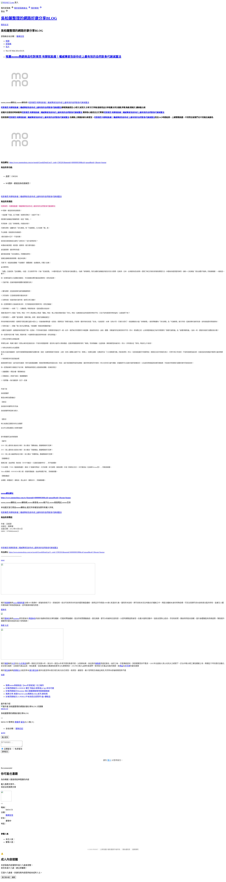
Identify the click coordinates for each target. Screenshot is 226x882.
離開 (13, 877)
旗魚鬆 (98, 663)
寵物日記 (19, 729)
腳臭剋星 (20, 603)
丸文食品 (22, 663)
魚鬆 (2, 625)
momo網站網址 (7, 493)
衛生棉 (7, 670)
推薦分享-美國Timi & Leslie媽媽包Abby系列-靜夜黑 (27, 694)
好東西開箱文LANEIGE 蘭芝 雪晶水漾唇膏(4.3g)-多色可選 (30, 688)
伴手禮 (127, 666)
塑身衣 (3, 610)
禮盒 (121, 666)
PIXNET (95, 849)
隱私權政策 (126, 849)
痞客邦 (17, 722)
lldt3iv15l (4, 709)
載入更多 (5, 737)
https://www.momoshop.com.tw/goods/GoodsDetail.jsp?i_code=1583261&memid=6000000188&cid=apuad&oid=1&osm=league (57, 162)
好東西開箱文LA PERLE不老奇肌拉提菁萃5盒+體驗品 (28, 697)
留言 (22, 722)
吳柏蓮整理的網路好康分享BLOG (29, 18)
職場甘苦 (20, 36)
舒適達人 (16, 670)
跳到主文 (4, 25)
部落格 (8, 44)
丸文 (6, 625)
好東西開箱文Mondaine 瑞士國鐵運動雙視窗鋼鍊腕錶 (27, 691)
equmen (16, 618)
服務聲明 (135, 849)
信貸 (2, 675)
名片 (7, 47)
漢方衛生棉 (33, 670)
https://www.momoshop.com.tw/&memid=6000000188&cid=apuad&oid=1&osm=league (36, 498)
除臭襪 (7, 603)
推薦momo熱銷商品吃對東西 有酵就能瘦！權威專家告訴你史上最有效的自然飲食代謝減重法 (63, 56)
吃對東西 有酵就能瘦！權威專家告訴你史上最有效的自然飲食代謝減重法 (58, 103)
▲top (3, 733)
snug (2, 560)
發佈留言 (5, 752)
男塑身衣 (32, 618)
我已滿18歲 (6, 877)
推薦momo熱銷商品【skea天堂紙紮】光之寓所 (25, 685)
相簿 (7, 41)
